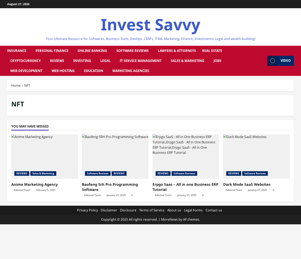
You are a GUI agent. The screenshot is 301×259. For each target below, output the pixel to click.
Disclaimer (109, 210)
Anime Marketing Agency (34, 184)
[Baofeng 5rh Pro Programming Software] (115, 156)
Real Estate (212, 50)
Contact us (214, 210)
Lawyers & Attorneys (177, 50)
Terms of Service (151, 210)
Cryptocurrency (25, 60)
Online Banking (92, 50)
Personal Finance (52, 50)
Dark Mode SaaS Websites (246, 184)
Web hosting (63, 70)
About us (174, 210)
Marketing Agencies (130, 70)
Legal (105, 60)
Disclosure (128, 210)
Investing (82, 60)
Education (93, 70)
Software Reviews (132, 50)
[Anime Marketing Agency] (44, 156)
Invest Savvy (150, 24)
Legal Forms (193, 210)
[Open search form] (263, 61)
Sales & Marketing (187, 60)
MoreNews (169, 219)
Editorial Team (22, 190)
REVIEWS (57, 60)
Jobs (217, 60)
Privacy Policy (87, 210)
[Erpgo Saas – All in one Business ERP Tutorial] (186, 156)
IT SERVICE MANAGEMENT (141, 60)
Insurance (16, 50)
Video (286, 60)
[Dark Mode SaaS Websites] (256, 156)
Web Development (26, 70)
